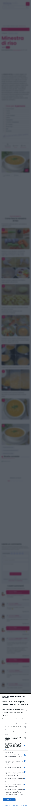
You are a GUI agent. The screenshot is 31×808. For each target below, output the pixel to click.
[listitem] (15, 723)
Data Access (15, 805)
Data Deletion (7, 805)
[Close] (28, 696)
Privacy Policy (24, 805)
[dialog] (15, 750)
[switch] (25, 727)
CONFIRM (9, 799)
